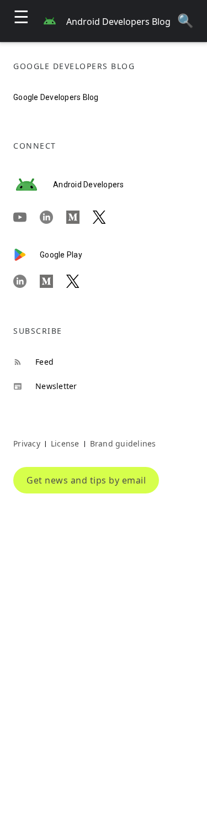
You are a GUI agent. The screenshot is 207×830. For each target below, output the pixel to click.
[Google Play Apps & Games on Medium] (53, 281)
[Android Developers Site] (33, 184)
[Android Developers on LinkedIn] (53, 217)
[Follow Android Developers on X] (106, 217)
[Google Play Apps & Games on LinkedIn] (26, 281)
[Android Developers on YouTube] (26, 217)
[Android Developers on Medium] (79, 217)
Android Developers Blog (118, 21)
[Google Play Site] (26, 254)
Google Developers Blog (56, 97)
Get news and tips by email (86, 480)
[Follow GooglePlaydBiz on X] (79, 281)
